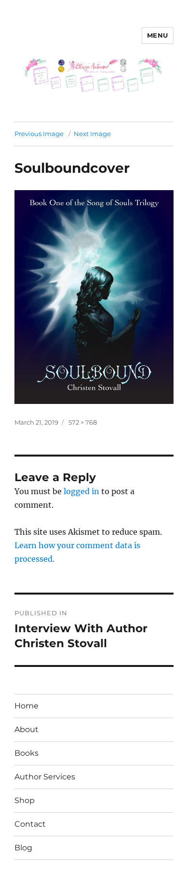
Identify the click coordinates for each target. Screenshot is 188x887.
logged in (81, 491)
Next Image (92, 134)
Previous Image (39, 134)
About (26, 729)
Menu (157, 35)
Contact (30, 824)
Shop (24, 800)
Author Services (44, 776)
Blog (23, 847)
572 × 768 (82, 422)
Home (26, 705)
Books (26, 753)
